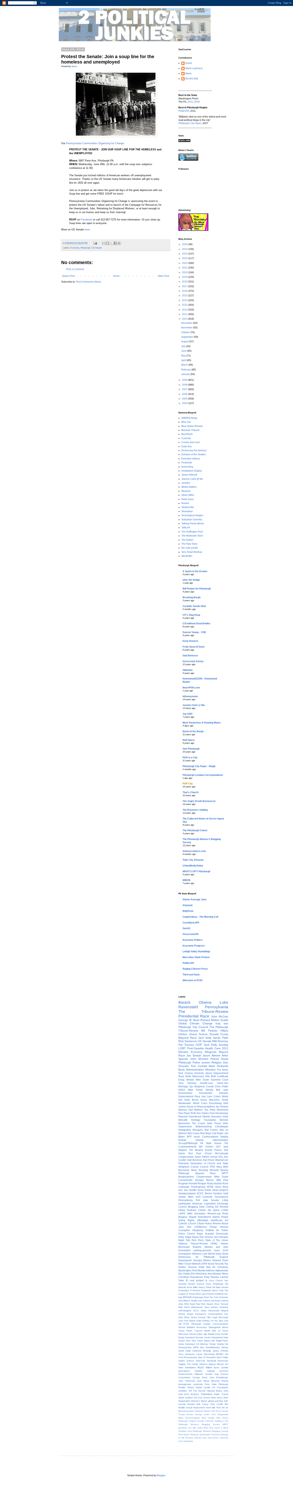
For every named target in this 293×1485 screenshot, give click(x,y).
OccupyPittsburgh (188, 1143)
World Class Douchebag (207, 1103)
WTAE (210, 1186)
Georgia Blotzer (202, 1260)
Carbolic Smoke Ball (194, 606)
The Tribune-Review (203, 1011)
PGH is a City (190, 757)
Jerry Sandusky (186, 1354)
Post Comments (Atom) (88, 281)
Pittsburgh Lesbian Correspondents (203, 775)
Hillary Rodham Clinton (192, 1210)
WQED (200, 1367)
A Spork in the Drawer (195, 571)
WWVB (186, 880)
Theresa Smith (196, 1267)
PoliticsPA (188, 963)
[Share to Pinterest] (119, 243)
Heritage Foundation (203, 1120)
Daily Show (222, 1253)
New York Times (194, 1340)
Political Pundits (196, 1421)
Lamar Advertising (205, 1354)
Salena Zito (209, 1340)
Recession (201, 1327)
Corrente (186, 438)
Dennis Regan (185, 1314)
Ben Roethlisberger (210, 1347)
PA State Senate (220, 1287)
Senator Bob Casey (197, 1404)
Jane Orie (184, 1227)
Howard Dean (220, 1260)
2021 (185, 267)
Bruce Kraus (199, 1099)
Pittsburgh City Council (193, 1027)
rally (205, 1334)
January (186, 374)
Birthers (198, 1109)
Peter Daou (187, 499)
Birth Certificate (219, 1076)
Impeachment (220, 1073)
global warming (215, 1401)
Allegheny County (204, 1086)
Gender (189, 1414)
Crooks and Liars (190, 442)
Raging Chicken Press (195, 968)
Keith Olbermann (194, 1076)
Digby (188, 1237)
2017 (185, 286)
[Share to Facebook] (115, 243)
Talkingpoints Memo (218, 1327)
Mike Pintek (195, 1090)
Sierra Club (217, 1290)
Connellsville (185, 1180)
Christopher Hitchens (190, 1253)
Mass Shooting (199, 1170)
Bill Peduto (209, 1030)
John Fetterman (186, 1381)
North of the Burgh (193, 731)
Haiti (225, 1193)
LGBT (182, 1048)
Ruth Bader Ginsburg (188, 1434)
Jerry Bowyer (214, 1273)
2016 (185, 291)
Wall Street (184, 1307)
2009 (197, 101)
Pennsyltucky (185, 1200)
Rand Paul (195, 1304)
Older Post (163, 276)
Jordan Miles (186, 1196)
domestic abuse (203, 1073)
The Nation (187, 539)
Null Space (189, 740)
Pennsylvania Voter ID (195, 1357)
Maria (188, 73)
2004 (185, 403)
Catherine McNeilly (201, 1351)
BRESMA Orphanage (193, 1297)
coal (192, 1280)
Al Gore (209, 1280)
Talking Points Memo (192, 523)
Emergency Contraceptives (209, 1314)
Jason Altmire (211, 1055)
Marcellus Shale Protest (196, 957)
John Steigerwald (219, 1414)
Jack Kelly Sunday (216, 1044)
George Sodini (202, 1414)
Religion (216, 1062)
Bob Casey (194, 1133)
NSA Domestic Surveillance (212, 1196)
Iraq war (221, 1023)
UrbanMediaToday (193, 865)
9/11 (220, 1156)
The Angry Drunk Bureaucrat (199, 801)
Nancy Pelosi (205, 1287)
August (185, 341)
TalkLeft (185, 527)
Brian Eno (208, 1428)
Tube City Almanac (193, 860)
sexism (206, 1062)
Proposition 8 (185, 1290)
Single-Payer (222, 1340)
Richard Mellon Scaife (214, 1020)
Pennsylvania (216, 1007)
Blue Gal (186, 422)
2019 (185, 277)
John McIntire (199, 1058)
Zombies (182, 1391)
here (87, 229)
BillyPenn (188, 911)
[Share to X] (111, 243)
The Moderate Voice (192, 535)
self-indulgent (184, 1310)
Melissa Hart (185, 1109)
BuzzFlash (187, 434)
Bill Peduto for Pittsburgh (197, 588)
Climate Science (196, 1284)
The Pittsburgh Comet (195, 830)
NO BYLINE (191, 78)
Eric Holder (184, 1273)
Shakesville (187, 507)
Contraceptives (210, 1136)
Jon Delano (221, 1106)
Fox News (222, 1069)
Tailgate (182, 1364)
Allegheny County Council (193, 1166)
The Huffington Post (192, 531)
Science (190, 1361)
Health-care (206, 1083)
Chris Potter (221, 1086)
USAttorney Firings (205, 1227)
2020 (185, 272)
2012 (185, 309)
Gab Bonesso (190, 655)
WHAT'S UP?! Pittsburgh (196, 871)
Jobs (180, 1304)
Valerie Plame (220, 1217)
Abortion (210, 1069)
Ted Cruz (198, 1397)
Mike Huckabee (196, 1213)
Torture (203, 1034)
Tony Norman (187, 1083)
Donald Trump (218, 1034)
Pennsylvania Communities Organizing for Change (95, 143)
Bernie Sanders (213, 1193)
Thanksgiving (198, 1186)
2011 (190, 101)
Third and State (191, 974)
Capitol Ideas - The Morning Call (200, 916)
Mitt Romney (220, 1041)
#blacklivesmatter (186, 1411)
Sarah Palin (220, 1037)
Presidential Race (193, 1016)
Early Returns (190, 641)
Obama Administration (212, 1140)
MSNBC (220, 1354)
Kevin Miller (192, 1287)
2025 (185, 249)
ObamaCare (221, 1160)
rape (225, 1090)
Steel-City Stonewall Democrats (212, 1361)
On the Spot (217, 1321)
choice (193, 1034)
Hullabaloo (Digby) (191, 470)
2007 (185, 389)
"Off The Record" (197, 1391)
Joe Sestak (193, 1055)
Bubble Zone (214, 1334)
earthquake (184, 1203)
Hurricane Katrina (219, 1300)
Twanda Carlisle (219, 1277)
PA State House (210, 1143)
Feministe (186, 462)
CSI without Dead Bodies (196, 623)
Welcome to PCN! (193, 980)
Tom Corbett (199, 1066)
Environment (185, 1093)
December (187, 323)
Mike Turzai (184, 1263)
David (188, 63)
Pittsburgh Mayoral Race (197, 1173)
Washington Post (187, 1270)
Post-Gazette (195, 1048)
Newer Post (68, 276)
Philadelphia (206, 1394)
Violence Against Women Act (213, 1364)
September (187, 337)
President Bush (213, 1357)
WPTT (225, 1173)
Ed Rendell (221, 1206)
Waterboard (197, 1307)
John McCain (219, 1016)
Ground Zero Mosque (216, 1237)
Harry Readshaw (214, 1284)
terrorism (223, 1371)
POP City (188, 783)
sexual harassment (195, 1407)
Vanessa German (193, 1438)
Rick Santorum (187, 1041)
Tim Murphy (196, 1150)
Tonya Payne (185, 1330)
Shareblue (187, 511)
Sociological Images (192, 515)
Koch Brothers (191, 1394)
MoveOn (186, 491)
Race (181, 1076)
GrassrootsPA (191, 934)
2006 (185, 394)
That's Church (191, 792)
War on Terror (220, 1330)
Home (116, 276)
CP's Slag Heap (191, 615)
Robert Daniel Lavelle (198, 1387)
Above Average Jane (194, 899)
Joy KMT (188, 714)
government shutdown (213, 1294)
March (185, 364)
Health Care (213, 1048)
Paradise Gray (185, 1431)
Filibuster (199, 1374)
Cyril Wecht (208, 1253)
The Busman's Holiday (195, 810)
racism (213, 1156)
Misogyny (198, 1130)
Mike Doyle (202, 1079)
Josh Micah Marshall (208, 1381)
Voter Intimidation (187, 1367)
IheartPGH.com (191, 687)
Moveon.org (213, 1213)
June (184, 350)
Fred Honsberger (218, 1113)
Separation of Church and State (209, 1163)
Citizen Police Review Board (212, 1223)
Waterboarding (204, 1126)
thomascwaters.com (194, 851)
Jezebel (185, 483)
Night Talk (184, 1240)
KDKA (181, 1090)
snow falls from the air (217, 1407)
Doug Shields (186, 1079)
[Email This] (104, 243)
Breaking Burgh (192, 597)
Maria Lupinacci (194, 68)
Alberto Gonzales (211, 1116)
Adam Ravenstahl (210, 1310)
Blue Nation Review (192, 426)
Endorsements (185, 1374)
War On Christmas (217, 1267)
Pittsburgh (85, 248)
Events (208, 1150)
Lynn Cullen (214, 1096)
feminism (224, 1307)
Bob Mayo (205, 1133)
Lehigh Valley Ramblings (196, 951)
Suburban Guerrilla (191, 519)
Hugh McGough (220, 1317)
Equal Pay (198, 1237)
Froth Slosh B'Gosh (194, 646)
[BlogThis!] (108, 243)
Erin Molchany (199, 1273)
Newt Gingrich (220, 1190)
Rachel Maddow (186, 1327)
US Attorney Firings (206, 1344)
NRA (186, 1304)
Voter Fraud (214, 1123)
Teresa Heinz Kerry (212, 1397)
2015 (185, 295)
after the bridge (191, 580)
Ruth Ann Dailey (200, 1113)
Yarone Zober (196, 1334)
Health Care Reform (200, 1300)
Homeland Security (194, 1337)
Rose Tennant (221, 1304)
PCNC (186, 1324)
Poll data (202, 1200)
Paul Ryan (184, 1113)
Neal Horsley (208, 1418)
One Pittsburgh (191, 748)
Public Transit (221, 1394)
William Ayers (212, 1367)
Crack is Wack (221, 1428)
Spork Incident (185, 1397)
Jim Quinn (213, 1210)
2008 (185, 384)
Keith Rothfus (203, 1321)
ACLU (196, 1310)
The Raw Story (189, 543)
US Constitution (220, 1387)
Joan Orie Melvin (187, 1321)
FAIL (207, 1076)
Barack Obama (194, 1002)
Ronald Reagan (197, 1183)
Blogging (193, 1206)
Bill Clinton (206, 1146)
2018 (185, 281)
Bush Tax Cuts (211, 1297)
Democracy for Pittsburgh (196, 1257)
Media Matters (189, 487)
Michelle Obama (219, 1170)
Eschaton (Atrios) (190, 458)
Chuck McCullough (216, 1153)
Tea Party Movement (216, 1109)
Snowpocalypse (187, 1193)
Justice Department (213, 1337)
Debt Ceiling (206, 1206)
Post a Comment (75, 269)
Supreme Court (219, 1079)
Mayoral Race (187, 1037)
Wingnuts (210, 1051)
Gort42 (186, 928)
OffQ (218, 1180)
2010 (185, 318)
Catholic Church (187, 1223)
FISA (212, 1166)
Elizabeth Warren (203, 1411)
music (197, 1136)
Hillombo (188, 670)
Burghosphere (186, 1176)
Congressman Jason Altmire (193, 1156)
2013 (185, 304)
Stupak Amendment (200, 1217)
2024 (185, 253)
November (187, 327)
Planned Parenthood (189, 1116)
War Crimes (211, 1130)
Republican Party (199, 1277)
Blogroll (224, 1310)
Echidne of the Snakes (193, 454)
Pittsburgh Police (189, 1062)
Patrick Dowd (219, 1058)
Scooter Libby (219, 1200)
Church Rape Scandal (200, 1233)
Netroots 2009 (199, 1263)
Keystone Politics (193, 940)
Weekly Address (206, 1270)
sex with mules (195, 1428)
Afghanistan (221, 1270)
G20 (218, 1146)
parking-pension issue (207, 1250)
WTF (189, 1136)
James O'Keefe (220, 1351)
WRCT (225, 1424)
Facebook (86, 219)
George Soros (200, 1377)
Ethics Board (190, 1317)
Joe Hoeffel (190, 1190)
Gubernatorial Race (189, 1096)
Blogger (161, 1475)
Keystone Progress (194, 945)
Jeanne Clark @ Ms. (192, 479)
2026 (185, 244)
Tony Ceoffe (216, 1404)
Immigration (184, 1130)
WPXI (196, 1347)
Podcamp (183, 1163)
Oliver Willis (187, 495)
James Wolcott (189, 474)
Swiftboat (219, 1421)
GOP (199, 1044)
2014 (185, 300)
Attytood (187, 905)
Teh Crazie (198, 1123)
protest (200, 1280)
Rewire (185, 503)
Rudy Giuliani (214, 1183)
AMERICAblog (189, 418)
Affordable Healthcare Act (212, 1220)
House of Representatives (201, 1106)
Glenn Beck (221, 1186)
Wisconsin (183, 1334)
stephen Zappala (205, 1371)
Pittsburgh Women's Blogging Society (210, 1431)
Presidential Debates (213, 1093)
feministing (187, 466)
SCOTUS (209, 1421)
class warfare (211, 1307)
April (184, 360)
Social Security (215, 1263)
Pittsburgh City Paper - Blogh (199, 766)
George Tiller (204, 1317)
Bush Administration (191, 1069)
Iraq (204, 1096)
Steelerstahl (204, 1434)
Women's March (199, 1401)
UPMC (214, 1243)
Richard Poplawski (202, 1290)
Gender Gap (212, 1374)
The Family (192, 1364)
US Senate (96, 248)
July (183, 346)
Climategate (221, 1126)
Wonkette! (186, 556)
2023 (185, 258)
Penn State (211, 1384)
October (185, 332)
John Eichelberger (218, 1377)
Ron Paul (194, 1153)
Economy (74, 248)
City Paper (218, 1133)
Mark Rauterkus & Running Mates (202, 722)
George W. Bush (189, 1020)
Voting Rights (186, 1220)
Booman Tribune (190, 430)
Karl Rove (208, 1160)
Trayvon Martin (202, 1330)
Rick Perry (198, 1240)
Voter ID (183, 1280)
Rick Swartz (207, 1304)
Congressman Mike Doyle (212, 1176)
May (183, 355)
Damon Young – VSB (194, 632)
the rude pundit (189, 547)
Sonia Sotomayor (186, 1344)
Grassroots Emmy (193, 661)
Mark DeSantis (218, 1066)
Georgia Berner (204, 1180)
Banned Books (214, 1391)
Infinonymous (190, 696)
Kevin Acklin (204, 1190)
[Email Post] (95, 243)
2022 (185, 263)
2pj (191, 1086)
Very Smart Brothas (191, 552)
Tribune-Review (199, 1243)
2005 (185, 398)
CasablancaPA (191, 922)
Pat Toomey (186, 1044)
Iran (180, 1190)
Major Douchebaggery (189, 1418)
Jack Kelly (204, 1037)
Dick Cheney (185, 1073)
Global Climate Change (195, 1023)
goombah (182, 1428)
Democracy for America (193, 450)
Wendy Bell (213, 1090)
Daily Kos (186, 446)
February (186, 369)
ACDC (200, 1193)
